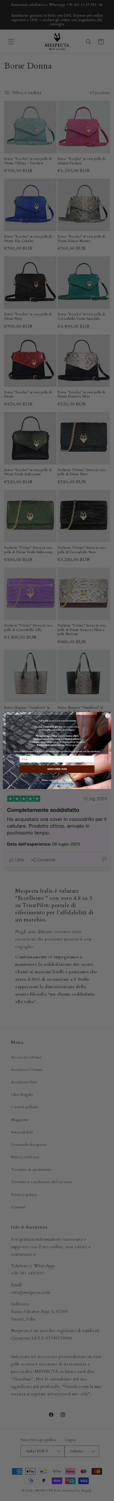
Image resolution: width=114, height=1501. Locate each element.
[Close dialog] (107, 715)
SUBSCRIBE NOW (57, 769)
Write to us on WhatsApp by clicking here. (57, 783)
